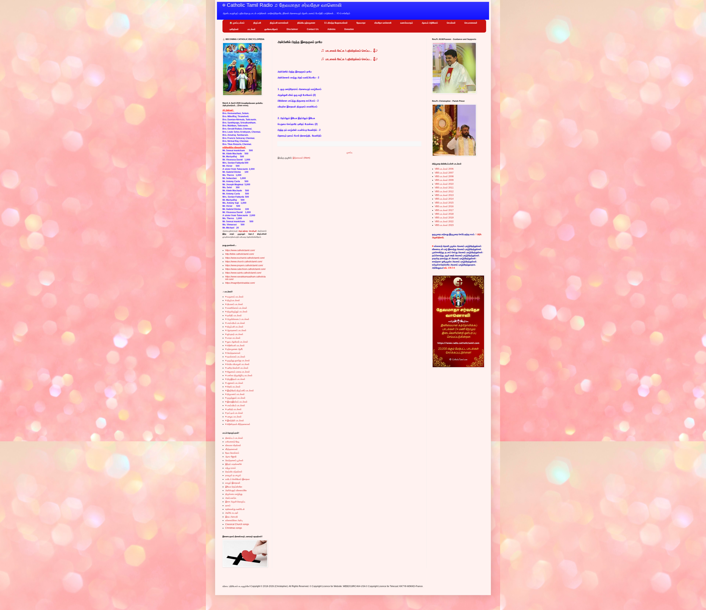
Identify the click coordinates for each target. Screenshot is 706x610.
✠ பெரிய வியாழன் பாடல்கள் (237, 364)
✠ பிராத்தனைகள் (232, 353)
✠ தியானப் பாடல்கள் (234, 304)
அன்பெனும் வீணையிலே (236, 490)
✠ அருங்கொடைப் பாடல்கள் (237, 319)
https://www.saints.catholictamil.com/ (243, 273)
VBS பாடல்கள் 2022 (444, 221)
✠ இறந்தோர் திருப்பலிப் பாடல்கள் (239, 390)
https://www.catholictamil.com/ (240, 250)
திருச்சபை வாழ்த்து (233, 494)
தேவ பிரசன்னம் (232, 453)
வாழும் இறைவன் (232, 483)
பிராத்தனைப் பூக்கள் (234, 460)
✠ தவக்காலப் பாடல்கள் (235, 356)
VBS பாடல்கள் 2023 (444, 225)
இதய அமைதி (231, 516)
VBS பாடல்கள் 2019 (444, 217)
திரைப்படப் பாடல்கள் (234, 438)
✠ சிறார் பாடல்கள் (232, 386)
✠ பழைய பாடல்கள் (233, 416)
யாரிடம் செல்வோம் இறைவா (237, 479)
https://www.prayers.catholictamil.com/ (244, 265)
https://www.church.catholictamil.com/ (243, 261)
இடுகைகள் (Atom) (301, 158)
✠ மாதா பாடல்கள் (232, 338)
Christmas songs (233, 528)
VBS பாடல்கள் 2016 (444, 206)
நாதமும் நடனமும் (233, 475)
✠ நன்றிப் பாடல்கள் (233, 315)
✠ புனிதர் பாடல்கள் (233, 409)
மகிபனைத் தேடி (232, 441)
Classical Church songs (237, 524)
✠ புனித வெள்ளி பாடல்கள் (236, 368)
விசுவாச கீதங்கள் (233, 445)
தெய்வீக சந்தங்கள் (233, 471)
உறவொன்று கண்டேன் (235, 509)
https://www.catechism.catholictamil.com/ (245, 269)
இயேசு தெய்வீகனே (233, 486)
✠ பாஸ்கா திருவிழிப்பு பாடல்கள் (238, 375)
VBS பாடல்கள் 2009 (444, 180)
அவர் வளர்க (230, 498)
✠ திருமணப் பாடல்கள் (235, 394)
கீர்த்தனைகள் (231, 449)
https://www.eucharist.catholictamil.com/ (245, 258)
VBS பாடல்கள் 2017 (444, 210)
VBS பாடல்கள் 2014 (444, 199)
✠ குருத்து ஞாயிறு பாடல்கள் (237, 360)
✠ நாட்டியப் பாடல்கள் (234, 413)
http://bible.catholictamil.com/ (239, 254)
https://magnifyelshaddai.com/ (240, 283)
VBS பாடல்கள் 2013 (444, 195)
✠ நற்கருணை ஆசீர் (234, 349)
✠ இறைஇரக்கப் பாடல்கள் (236, 401)
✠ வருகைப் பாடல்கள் (234, 296)
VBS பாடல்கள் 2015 (444, 202)
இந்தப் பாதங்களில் (233, 464)
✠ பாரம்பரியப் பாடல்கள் (235, 323)
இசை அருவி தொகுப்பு (235, 501)
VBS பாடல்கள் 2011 (444, 187)
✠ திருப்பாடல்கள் (232, 300)
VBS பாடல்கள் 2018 (444, 214)
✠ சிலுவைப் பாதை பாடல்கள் (237, 371)
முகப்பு (349, 152)
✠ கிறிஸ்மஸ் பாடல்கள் (235, 345)
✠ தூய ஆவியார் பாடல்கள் (236, 342)
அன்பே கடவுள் (231, 513)
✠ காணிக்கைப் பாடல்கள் (236, 308)
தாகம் (228, 505)
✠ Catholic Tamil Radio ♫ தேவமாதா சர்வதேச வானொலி (282, 5)
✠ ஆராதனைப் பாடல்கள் (235, 330)
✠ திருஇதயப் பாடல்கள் (235, 379)
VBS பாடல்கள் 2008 (444, 176)
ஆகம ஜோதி (230, 456)
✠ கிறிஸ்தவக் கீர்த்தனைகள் (237, 424)
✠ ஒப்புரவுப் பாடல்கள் (234, 334)
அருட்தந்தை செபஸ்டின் (247, 231)
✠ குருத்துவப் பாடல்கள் (235, 398)
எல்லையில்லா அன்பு (234, 520)
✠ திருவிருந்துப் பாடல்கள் (236, 311)
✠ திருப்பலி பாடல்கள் (234, 326)
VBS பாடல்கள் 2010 (444, 184)
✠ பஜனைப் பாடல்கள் (234, 383)
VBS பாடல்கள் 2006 (444, 169)
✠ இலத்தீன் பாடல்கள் (234, 420)
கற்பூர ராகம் (230, 468)
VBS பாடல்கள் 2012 (444, 191)
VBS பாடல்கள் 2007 (444, 172)
